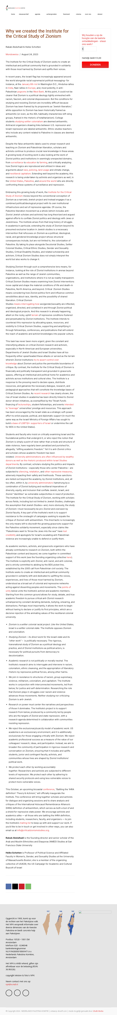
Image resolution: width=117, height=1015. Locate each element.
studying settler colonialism (29, 121)
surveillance (17, 162)
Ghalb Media (98, 1011)
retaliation (34, 471)
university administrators (40, 482)
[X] (15, 886)
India (10, 88)
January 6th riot (30, 84)
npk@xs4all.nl (12, 984)
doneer (100, 14)
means (17, 304)
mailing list (25, 823)
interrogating (27, 304)
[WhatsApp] (28, 886)
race (25, 170)
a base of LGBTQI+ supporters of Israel (31, 423)
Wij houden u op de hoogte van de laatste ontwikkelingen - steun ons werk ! (94, 40)
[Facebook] (8, 886)
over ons (88, 14)
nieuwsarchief (24, 14)
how (37, 304)
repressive (56, 471)
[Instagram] (17, 993)
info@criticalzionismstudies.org (33, 830)
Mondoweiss (12, 54)
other (47, 471)
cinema (78, 14)
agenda (37, 14)
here (69, 557)
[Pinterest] (22, 886)
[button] (107, 14)
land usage (43, 170)
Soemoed (66, 14)
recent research (42, 393)
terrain (35, 315)
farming (43, 162)
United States (16, 181)
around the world (48, 181)
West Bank (38, 91)
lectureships (24, 404)
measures (67, 471)
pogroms (21, 91)
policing (33, 170)
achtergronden (52, 14)
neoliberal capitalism (20, 173)
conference (49, 789)
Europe (32, 88)
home (13, 14)
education (31, 162)
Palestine (29, 181)
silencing (23, 471)
